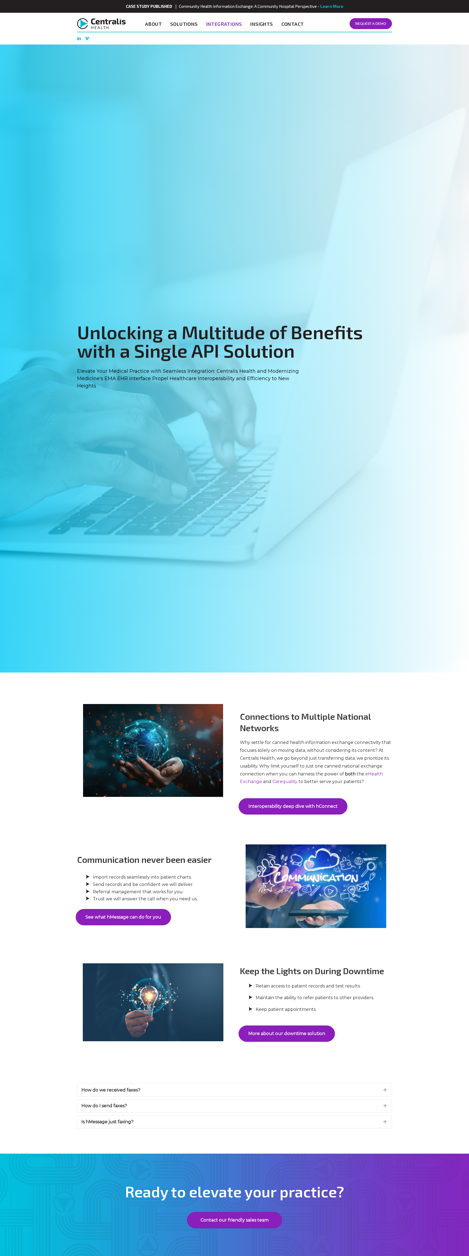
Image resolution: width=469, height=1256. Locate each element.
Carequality (284, 781)
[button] (234, 1090)
